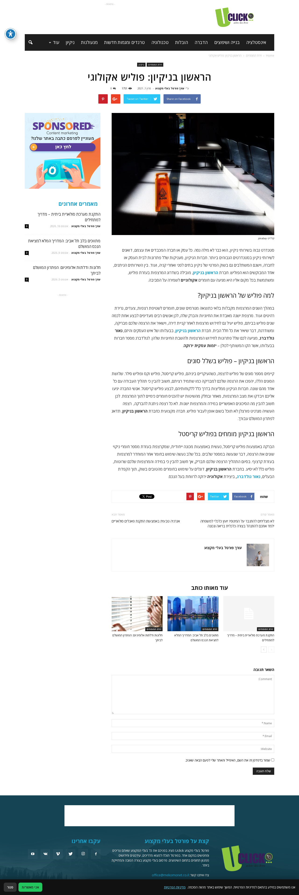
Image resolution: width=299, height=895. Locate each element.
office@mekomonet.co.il (170, 875)
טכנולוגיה (160, 42)
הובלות (181, 42)
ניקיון (70, 42)
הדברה (201, 42)
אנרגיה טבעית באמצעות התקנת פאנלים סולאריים (146, 521)
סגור (10, 887)
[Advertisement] (110, 17)
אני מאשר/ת (30, 887)
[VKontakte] (45, 854)
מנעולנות (89, 42)
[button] (30, 42)
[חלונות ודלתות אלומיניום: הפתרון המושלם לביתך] (137, 613)
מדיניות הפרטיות (174, 887)
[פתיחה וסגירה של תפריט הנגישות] (10, 34)
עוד (56, 42)
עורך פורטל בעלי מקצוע (169, 88)
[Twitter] (70, 854)
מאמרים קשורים (252, 587)
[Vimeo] (58, 854)
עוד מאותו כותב (209, 587)
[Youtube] (32, 854)
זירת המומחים (155, 64)
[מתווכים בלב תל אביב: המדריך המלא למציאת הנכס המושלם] (192, 613)
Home (270, 56)
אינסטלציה (256, 42)
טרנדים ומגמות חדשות (124, 42)
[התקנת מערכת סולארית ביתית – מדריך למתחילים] (248, 613)
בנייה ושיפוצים (227, 42)
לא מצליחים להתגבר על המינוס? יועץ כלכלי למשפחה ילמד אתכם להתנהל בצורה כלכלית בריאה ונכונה (237, 523)
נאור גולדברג (248, 476)
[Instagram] (83, 854)
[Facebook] (95, 854)
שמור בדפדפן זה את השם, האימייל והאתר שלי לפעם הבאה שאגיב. (227, 760)
